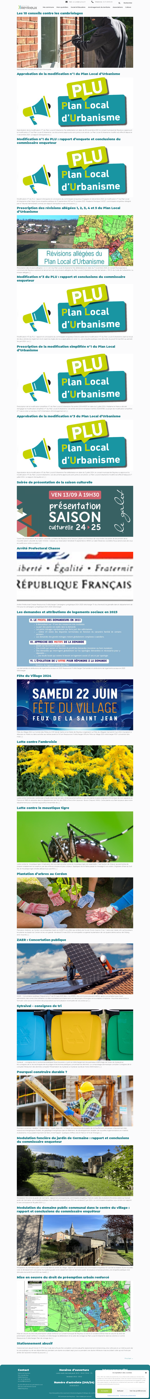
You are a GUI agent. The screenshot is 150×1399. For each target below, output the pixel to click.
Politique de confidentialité (128, 1395)
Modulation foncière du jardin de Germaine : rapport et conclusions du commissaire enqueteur (73, 1140)
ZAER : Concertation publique (41, 940)
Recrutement (65, 1393)
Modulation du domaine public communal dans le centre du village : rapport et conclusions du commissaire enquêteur (73, 1209)
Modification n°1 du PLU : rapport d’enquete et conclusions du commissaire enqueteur (69, 141)
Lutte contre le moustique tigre (43, 808)
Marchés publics (54, 1393)
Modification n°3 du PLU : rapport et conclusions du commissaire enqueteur (71, 278)
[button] (146, 1373)
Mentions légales (76, 1393)
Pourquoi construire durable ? (42, 1072)
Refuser (120, 1391)
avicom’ (89, 1396)
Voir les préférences (138, 1391)
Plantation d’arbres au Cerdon (42, 874)
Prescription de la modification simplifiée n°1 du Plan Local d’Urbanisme (66, 348)
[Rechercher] (119, 3)
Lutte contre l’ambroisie (37, 742)
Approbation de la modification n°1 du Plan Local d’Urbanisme (68, 74)
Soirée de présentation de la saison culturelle (54, 482)
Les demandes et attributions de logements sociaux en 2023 (67, 612)
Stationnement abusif (35, 1343)
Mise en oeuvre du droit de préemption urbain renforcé (63, 1277)
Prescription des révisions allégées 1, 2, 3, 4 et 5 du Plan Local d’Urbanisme (68, 210)
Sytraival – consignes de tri (39, 1006)
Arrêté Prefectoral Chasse (38, 548)
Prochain (129, 1358)
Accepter (104, 1391)
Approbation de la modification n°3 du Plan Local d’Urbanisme (69, 416)
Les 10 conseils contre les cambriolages (50, 13)
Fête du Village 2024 (34, 676)
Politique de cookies (113, 1395)
